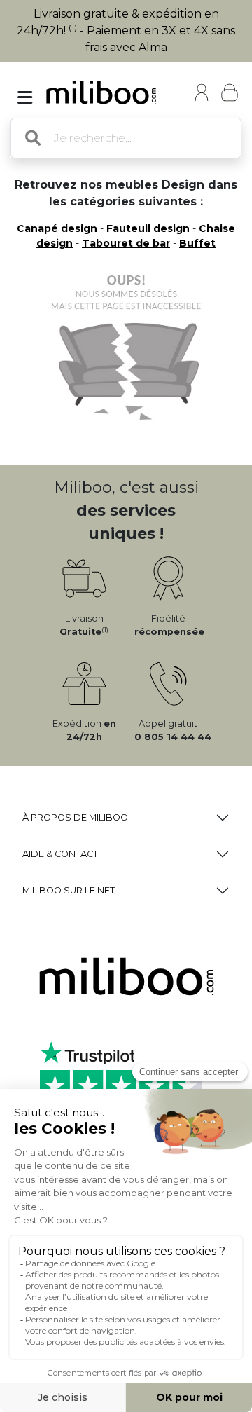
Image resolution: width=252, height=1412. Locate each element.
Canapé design (57, 228)
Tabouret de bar (126, 243)
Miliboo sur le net (68, 890)
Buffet (197, 243)
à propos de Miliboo (75, 817)
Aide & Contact (60, 854)
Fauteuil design (148, 228)
